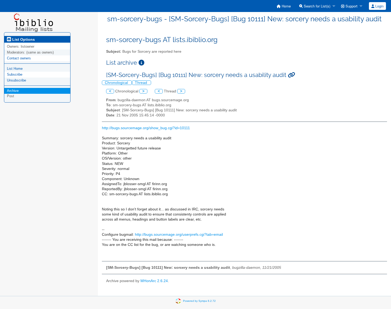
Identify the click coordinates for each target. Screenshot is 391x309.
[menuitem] (283, 6)
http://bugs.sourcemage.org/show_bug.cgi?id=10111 (146, 128)
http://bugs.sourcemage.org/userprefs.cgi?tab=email (179, 235)
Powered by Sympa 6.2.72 (199, 300)
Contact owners (19, 58)
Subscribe (14, 74)
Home (286, 6)
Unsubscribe (16, 80)
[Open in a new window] (141, 62)
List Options (23, 39)
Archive (13, 91)
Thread (141, 83)
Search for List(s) (316, 6)
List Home (15, 69)
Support (350, 6)
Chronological (117, 83)
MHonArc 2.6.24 (154, 281)
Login (379, 6)
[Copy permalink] (291, 75)
